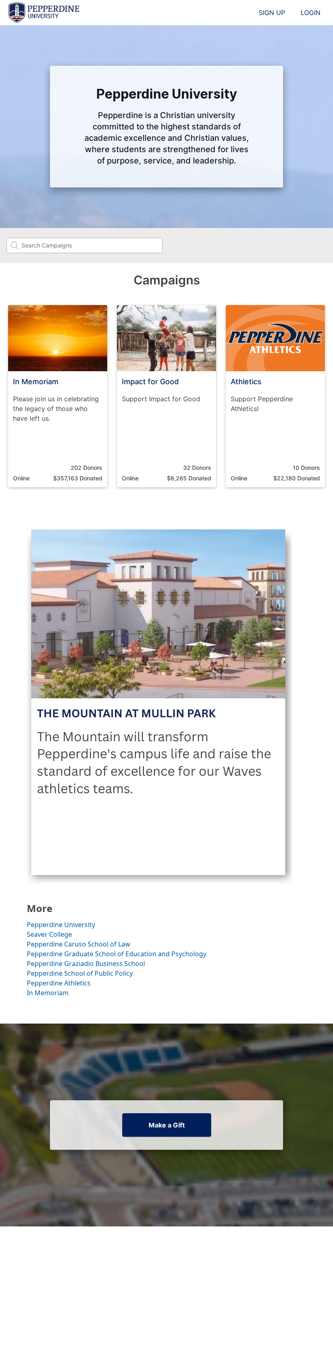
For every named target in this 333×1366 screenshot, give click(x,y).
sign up (272, 13)
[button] (57, 396)
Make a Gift (167, 1125)
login (310, 13)
